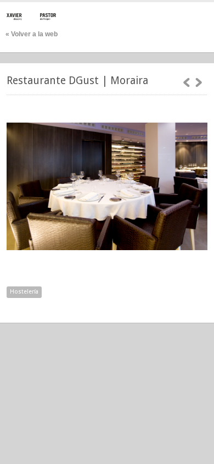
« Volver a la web (31, 34)
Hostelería (24, 291)
